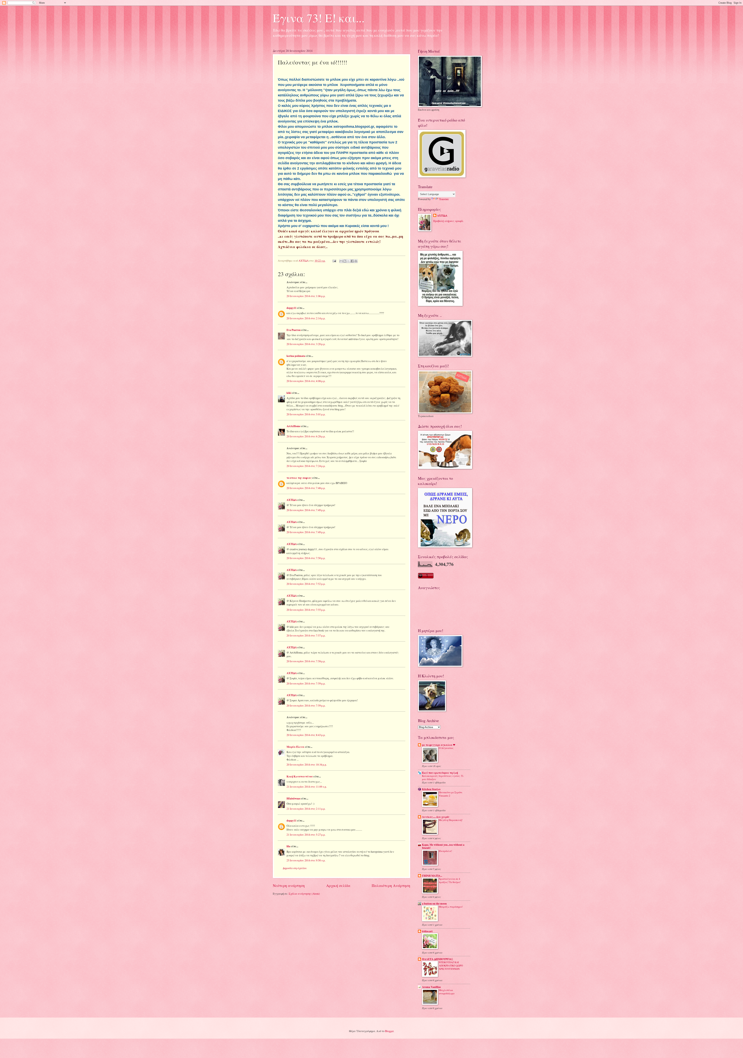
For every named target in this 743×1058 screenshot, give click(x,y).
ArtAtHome (293, 426)
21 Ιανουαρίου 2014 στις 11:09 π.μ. (307, 786)
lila (288, 846)
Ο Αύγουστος (446, 748)
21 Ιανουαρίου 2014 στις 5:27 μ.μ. (306, 834)
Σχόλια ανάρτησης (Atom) (304, 893)
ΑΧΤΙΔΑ (292, 500)
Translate (444, 199)
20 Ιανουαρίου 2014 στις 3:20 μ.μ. (306, 344)
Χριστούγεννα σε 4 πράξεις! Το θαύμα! (450, 880)
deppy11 (291, 308)
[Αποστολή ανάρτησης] (334, 260)
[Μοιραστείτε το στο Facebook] (352, 261)
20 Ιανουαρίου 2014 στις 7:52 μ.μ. (306, 584)
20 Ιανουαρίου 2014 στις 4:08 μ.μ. (306, 381)
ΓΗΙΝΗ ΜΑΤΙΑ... (432, 876)
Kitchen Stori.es (431, 789)
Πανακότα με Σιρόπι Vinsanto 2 (450, 794)
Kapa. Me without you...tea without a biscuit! (443, 846)
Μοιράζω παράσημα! (451, 906)
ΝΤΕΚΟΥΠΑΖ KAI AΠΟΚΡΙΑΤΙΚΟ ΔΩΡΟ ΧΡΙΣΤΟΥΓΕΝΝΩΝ (451, 965)
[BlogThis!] (345, 261)
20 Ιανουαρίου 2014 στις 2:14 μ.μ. (306, 318)
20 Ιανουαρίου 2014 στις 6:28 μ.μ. (306, 436)
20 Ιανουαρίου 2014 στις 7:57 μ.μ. (306, 635)
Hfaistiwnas (293, 798)
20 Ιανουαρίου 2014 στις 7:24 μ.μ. (306, 466)
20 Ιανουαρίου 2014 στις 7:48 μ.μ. (306, 488)
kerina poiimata (296, 356)
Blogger (389, 1031)
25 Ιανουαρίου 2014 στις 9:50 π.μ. (306, 860)
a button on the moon (434, 904)
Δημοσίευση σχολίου (295, 868)
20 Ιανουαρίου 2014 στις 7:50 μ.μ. (306, 558)
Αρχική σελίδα (338, 885)
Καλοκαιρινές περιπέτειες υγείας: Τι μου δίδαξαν (442, 777)
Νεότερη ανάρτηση (289, 885)
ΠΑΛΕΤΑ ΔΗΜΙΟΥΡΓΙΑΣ (437, 959)
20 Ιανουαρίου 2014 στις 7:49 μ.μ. (306, 510)
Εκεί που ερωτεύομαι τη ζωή (440, 773)
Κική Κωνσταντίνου (300, 776)
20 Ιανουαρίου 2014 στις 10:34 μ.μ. (307, 764)
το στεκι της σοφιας (299, 478)
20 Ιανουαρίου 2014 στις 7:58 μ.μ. (306, 661)
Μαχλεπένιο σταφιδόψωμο (447, 991)
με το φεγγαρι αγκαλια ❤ (438, 745)
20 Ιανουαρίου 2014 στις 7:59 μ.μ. (306, 683)
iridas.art (427, 931)
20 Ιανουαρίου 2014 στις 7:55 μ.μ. (306, 610)
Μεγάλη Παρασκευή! (450, 820)
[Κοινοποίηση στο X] (348, 261)
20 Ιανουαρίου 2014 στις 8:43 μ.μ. (306, 735)
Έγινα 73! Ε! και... (319, 18)
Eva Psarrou (294, 330)
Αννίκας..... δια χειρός (435, 817)
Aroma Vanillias (431, 987)
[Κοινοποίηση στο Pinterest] (356, 261)
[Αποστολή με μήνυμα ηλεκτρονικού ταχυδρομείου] (341, 261)
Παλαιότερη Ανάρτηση (391, 885)
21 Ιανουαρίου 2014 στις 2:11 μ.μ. (306, 808)
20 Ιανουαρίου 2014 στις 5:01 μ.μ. (306, 414)
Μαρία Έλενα (295, 747)
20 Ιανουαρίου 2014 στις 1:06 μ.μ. (306, 296)
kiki (289, 393)
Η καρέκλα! (445, 851)
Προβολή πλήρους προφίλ (448, 221)
